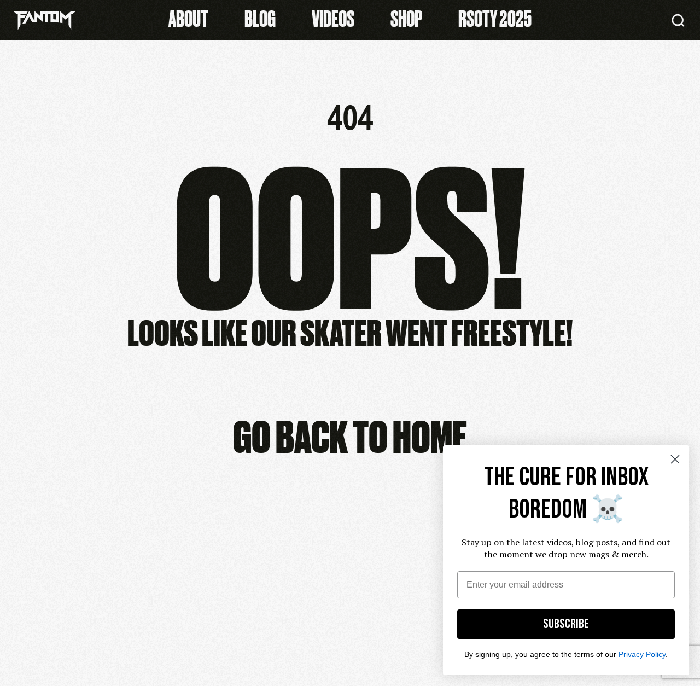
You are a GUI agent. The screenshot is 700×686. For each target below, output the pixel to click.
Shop (406, 17)
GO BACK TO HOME (350, 434)
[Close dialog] (675, 459)
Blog (260, 17)
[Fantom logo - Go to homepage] (44, 20)
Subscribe (566, 624)
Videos (333, 17)
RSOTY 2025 (495, 17)
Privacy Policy (642, 654)
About (188, 17)
